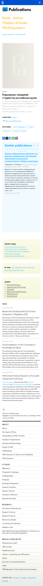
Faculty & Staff (7, 447)
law (19, 251)
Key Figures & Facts (9, 432)
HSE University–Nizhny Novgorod (22, 384)
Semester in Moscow (9, 495)
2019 (14, 270)
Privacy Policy (32, 578)
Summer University (9, 487)
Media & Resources (11, 539)
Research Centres (8, 512)
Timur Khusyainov (8, 382)
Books (6, 18)
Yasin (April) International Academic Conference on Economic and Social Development (21, 532)
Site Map (5, 581)
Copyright (23, 578)
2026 (17, 267)
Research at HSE (20, 34)
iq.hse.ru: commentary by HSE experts (15, 554)
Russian (14, 117)
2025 (20, 267)
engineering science (11, 249)
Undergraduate (7, 476)
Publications (20, 9)
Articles (18, 18)
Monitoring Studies (9, 520)
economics (22, 247)
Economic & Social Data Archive (13, 562)
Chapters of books (14, 23)
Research (7, 505)
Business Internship (9, 498)
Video (4, 565)
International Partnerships (11, 443)
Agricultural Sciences (13, 285)
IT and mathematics (11, 251)
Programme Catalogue (10, 472)
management (25, 251)
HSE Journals (6, 547)
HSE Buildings (7, 451)
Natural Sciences (12, 294)
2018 (18, 270)
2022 (32, 267)
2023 (28, 267)
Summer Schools (8, 491)
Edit (40, 584)
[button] (5, 149)
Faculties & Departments (11, 439)
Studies (6, 464)
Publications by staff (9, 543)
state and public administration (15, 256)
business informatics (11, 247)
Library (4, 558)
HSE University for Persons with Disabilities (17, 454)
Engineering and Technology (16, 287)
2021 (6, 270)
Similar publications (18, 145)
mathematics (9, 254)
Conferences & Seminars (11, 523)
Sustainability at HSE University (13, 436)
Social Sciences (12, 296)
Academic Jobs (7, 527)
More (22, 270)
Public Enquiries (7, 458)
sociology (17, 254)
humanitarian (23, 249)
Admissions (6, 468)
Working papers (13, 28)
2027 (13, 267)
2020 (10, 270)
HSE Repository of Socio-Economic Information (19, 569)
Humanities (10, 289)
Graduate (5, 480)
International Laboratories (11, 508)
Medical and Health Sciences (16, 292)
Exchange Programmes (10, 483)
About (5, 424)
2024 (24, 267)
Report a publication (8, 34)
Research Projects (8, 516)
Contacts (16, 578)
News (4, 304)
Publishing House (8, 550)
